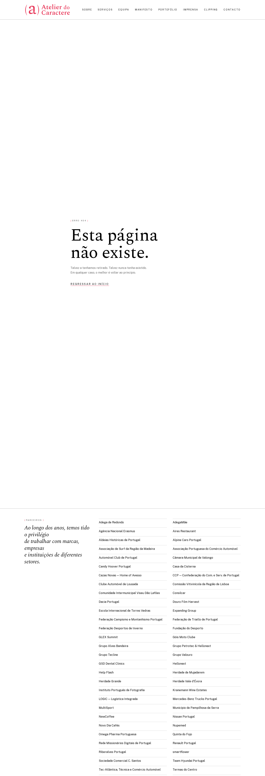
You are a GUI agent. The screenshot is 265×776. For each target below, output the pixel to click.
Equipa (123, 9)
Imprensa (190, 9)
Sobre (87, 9)
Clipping (211, 9)
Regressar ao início (89, 284)
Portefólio (167, 9)
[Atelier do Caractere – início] (47, 10)
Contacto (232, 9)
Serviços (105, 9)
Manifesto (144, 9)
